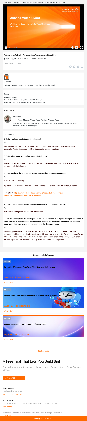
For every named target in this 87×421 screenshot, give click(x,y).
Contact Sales (17, 394)
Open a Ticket (7, 406)
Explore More (43, 351)
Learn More (7, 416)
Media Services (9, 64)
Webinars (7, 2)
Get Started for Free (13, 378)
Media (19, 64)
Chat (4, 394)
